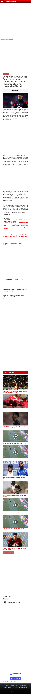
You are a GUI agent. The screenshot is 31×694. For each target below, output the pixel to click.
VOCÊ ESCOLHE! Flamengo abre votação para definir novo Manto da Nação (15, 220)
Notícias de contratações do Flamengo (12, 243)
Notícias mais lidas (7, 245)
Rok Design (15, 687)
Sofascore (16, 681)
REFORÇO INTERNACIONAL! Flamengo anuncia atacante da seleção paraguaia (15, 223)
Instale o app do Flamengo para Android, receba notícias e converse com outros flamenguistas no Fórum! (15, 236)
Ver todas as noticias (8, 552)
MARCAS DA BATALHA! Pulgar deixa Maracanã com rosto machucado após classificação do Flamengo (15, 227)
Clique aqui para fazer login (7, 39)
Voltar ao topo (16, 692)
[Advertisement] (15, 20)
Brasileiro (5, 598)
